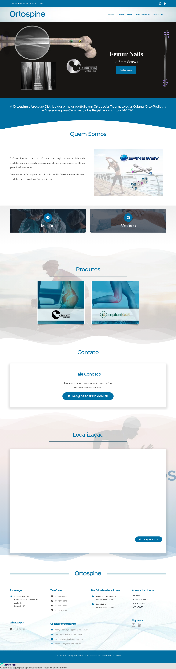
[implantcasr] (115, 282)
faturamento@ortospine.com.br (68, 634)
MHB (118, 655)
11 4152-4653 (61, 605)
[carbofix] (61, 282)
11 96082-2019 (35, 3)
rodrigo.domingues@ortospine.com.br (71, 630)
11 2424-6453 (18, 3)
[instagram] (133, 625)
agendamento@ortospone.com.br (69, 639)
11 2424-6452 (61, 601)
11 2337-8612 (61, 610)
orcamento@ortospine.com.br (68, 643)
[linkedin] (139, 625)
